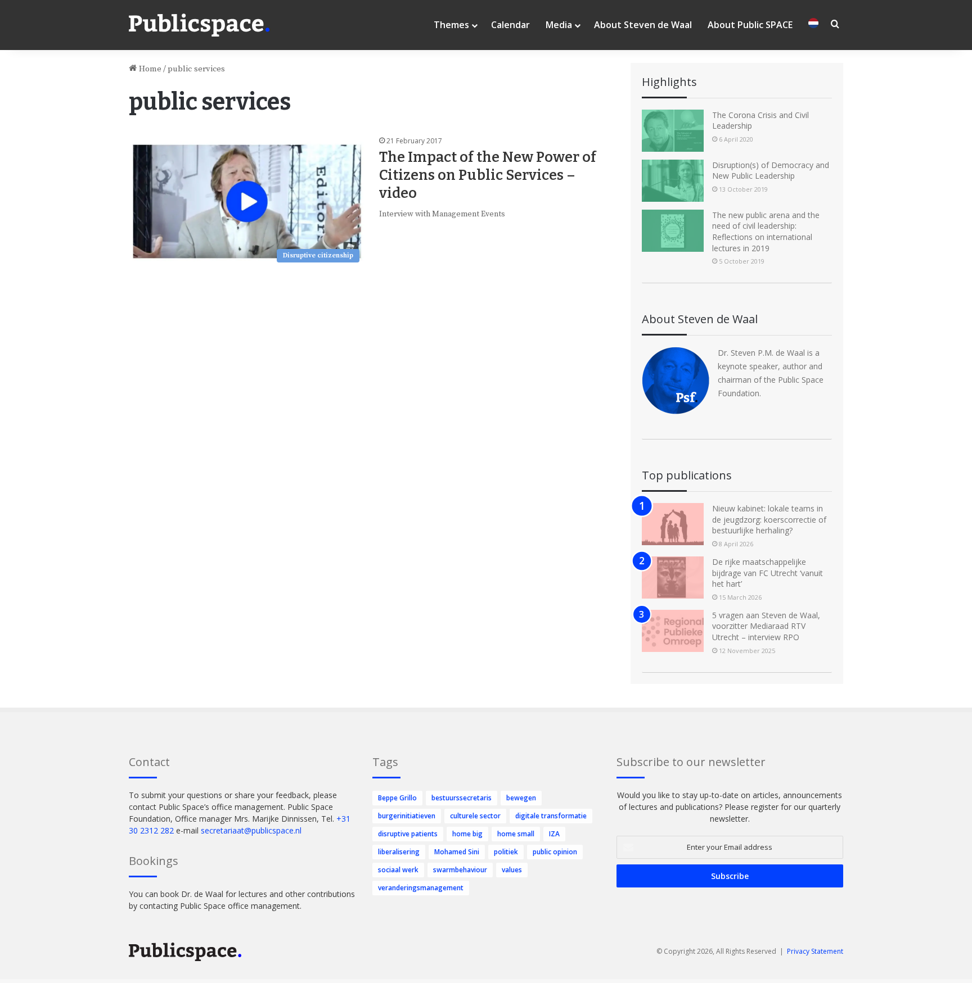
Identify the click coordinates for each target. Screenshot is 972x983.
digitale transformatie (551, 816)
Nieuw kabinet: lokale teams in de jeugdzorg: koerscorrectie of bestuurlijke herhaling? (769, 519)
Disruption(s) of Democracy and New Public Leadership (770, 171)
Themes (451, 25)
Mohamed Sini (456, 852)
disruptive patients (408, 834)
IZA (554, 834)
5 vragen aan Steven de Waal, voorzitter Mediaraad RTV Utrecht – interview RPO (766, 626)
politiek (506, 852)
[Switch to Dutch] (813, 25)
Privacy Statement (815, 951)
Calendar (510, 25)
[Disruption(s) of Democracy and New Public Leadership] (673, 181)
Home (149, 69)
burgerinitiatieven (406, 816)
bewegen (521, 798)
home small (515, 834)
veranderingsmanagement (421, 888)
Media (559, 25)
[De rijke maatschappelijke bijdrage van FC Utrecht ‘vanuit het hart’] (673, 577)
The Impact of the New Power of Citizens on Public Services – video (487, 175)
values (512, 870)
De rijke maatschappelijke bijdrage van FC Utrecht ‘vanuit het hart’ (767, 572)
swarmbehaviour (460, 870)
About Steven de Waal (643, 25)
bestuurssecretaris (461, 798)
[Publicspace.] (199, 25)
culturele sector (475, 816)
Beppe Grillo (397, 798)
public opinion (555, 852)
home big (467, 834)
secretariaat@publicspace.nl (251, 830)
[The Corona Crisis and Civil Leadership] (673, 131)
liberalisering (399, 852)
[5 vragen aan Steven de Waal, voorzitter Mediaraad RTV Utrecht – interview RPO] (673, 631)
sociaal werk (398, 870)
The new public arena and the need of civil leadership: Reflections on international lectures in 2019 (766, 231)
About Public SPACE (750, 25)
